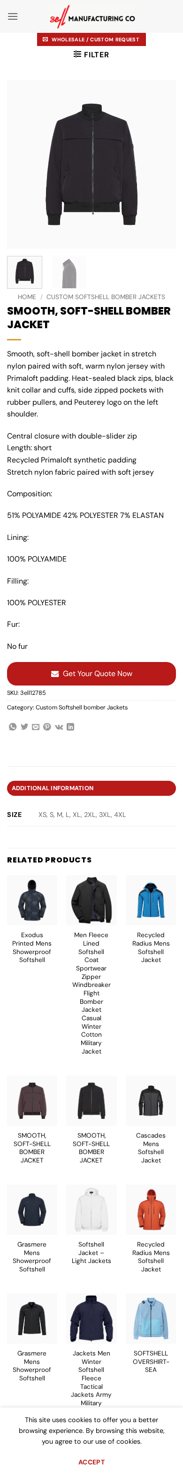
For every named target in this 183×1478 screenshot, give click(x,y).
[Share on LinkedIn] (70, 727)
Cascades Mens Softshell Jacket (151, 1148)
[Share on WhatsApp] (12, 727)
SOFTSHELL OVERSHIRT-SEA (151, 1361)
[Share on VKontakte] (59, 727)
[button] (12, 16)
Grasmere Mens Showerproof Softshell (32, 1256)
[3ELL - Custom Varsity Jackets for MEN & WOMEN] (92, 16)
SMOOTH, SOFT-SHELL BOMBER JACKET (32, 1148)
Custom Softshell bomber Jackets (105, 297)
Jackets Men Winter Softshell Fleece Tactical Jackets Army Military (91, 1378)
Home (27, 297)
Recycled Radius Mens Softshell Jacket (151, 947)
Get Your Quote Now (97, 673)
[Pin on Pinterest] (47, 727)
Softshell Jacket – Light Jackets (91, 1252)
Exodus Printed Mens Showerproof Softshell (32, 947)
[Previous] (22, 164)
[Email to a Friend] (35, 727)
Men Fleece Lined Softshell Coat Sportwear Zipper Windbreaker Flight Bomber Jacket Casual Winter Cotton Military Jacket (91, 993)
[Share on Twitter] (24, 727)
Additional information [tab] (53, 788)
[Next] (160, 164)
